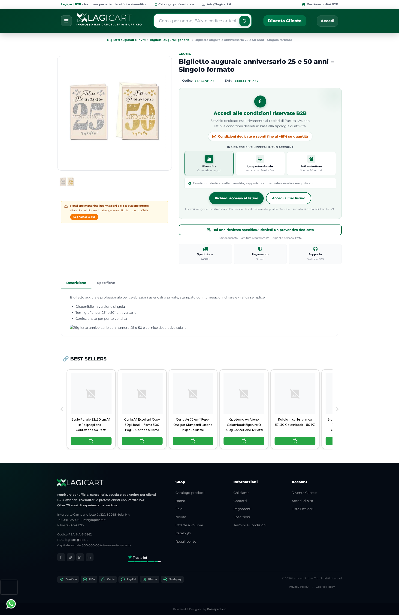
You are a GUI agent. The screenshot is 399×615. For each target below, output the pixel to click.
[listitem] (91, 409)
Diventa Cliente (285, 20)
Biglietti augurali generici (170, 40)
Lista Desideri (303, 509)
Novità (180, 517)
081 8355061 (71, 520)
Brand (180, 501)
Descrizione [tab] (76, 283)
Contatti (240, 501)
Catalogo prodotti (190, 493)
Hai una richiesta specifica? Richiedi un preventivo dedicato (263, 230)
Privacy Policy (298, 586)
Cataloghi (183, 533)
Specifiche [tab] (106, 283)
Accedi (327, 21)
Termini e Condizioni (249, 525)
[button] (244, 21)
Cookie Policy (325, 586)
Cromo (185, 53)
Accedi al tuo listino (288, 198)
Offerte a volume (189, 525)
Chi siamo (241, 493)
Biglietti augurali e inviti (126, 40)
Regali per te (185, 541)
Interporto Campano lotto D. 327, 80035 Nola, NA (93, 514)
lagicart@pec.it (76, 539)
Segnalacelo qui (84, 216)
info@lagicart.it (219, 4)
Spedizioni (241, 517)
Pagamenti (242, 509)
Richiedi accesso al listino (236, 198)
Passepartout (216, 609)
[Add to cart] (91, 441)
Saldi (179, 509)
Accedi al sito (302, 501)
